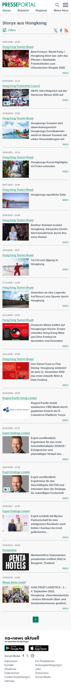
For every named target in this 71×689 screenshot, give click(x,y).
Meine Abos (61, 10)
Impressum (10, 661)
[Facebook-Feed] (61, 31)
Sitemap (9, 681)
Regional (41, 10)
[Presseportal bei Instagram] (31, 655)
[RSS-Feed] (66, 31)
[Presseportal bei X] (26, 656)
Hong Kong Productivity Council (21, 85)
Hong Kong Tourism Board (18, 46)
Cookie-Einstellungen (17, 677)
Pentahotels (9, 550)
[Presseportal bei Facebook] (22, 656)
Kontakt (8, 665)
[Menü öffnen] (66, 5)
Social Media (43, 677)
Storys (6, 10)
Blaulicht (23, 10)
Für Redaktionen (45, 661)
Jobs (38, 669)
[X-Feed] (55, 31)
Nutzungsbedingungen (48, 665)
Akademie (10, 669)
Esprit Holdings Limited (16, 433)
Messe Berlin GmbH (14, 582)
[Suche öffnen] (57, 5)
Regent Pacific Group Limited (19, 398)
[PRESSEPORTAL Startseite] (19, 5)
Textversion (42, 673)
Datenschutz (11, 673)
